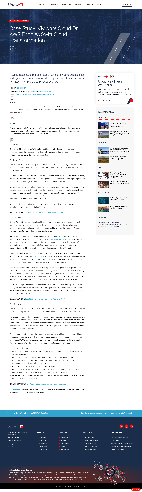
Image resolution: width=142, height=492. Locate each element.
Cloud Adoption (31, 91)
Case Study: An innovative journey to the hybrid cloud (45, 299)
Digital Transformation (47, 91)
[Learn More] (105, 101)
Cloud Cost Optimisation (45, 94)
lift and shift (39, 256)
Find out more (15, 389)
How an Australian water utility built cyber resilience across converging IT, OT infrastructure (119, 149)
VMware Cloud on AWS (58, 239)
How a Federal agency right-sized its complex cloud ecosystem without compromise (120, 158)
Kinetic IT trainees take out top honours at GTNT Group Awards (119, 182)
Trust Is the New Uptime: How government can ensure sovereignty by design (119, 124)
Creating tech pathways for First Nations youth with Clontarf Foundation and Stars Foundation (119, 175)
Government (21, 88)
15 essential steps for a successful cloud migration (44, 213)
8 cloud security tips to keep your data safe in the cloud (45, 384)
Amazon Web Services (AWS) (25, 94)
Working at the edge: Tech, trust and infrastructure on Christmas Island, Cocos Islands (119, 133)
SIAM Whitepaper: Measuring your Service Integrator (119, 207)
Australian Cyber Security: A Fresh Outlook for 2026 (118, 198)
